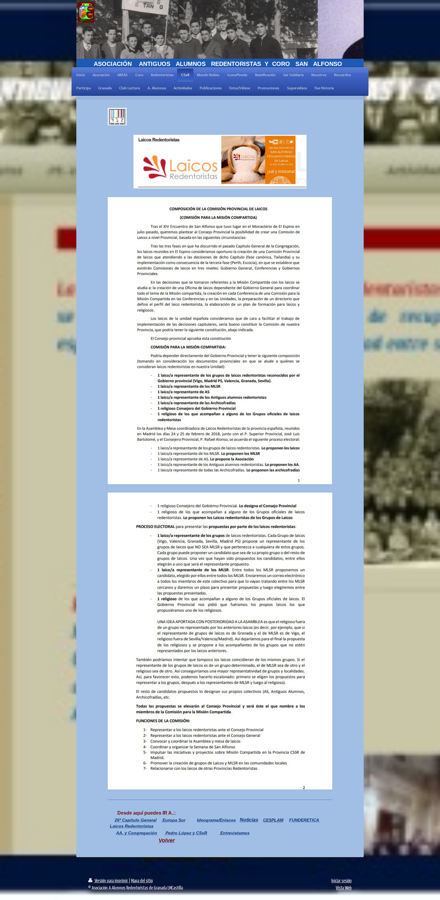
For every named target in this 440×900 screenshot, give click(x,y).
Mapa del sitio (142, 880)
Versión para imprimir (111, 880)
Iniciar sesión (341, 880)
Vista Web (344, 887)
